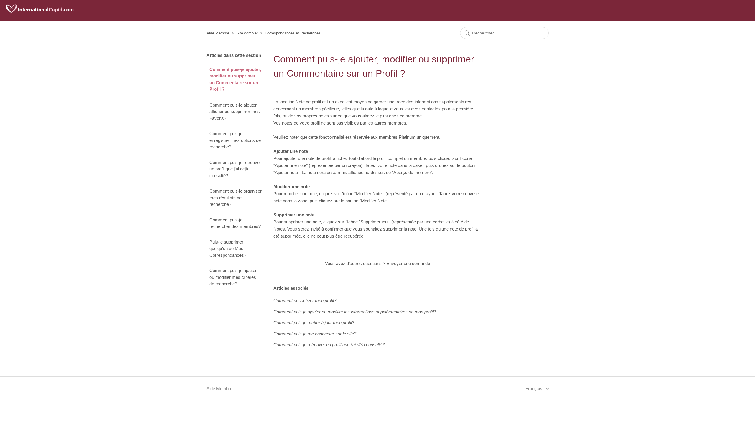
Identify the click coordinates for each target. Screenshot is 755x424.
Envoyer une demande (408, 263)
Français (535, 388)
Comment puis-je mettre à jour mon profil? (313, 322)
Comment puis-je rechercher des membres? (235, 223)
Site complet (247, 33)
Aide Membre (217, 33)
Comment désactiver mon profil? (304, 300)
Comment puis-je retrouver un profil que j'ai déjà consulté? (235, 169)
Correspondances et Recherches (293, 33)
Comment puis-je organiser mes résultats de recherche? (235, 197)
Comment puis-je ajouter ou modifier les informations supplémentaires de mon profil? (354, 311)
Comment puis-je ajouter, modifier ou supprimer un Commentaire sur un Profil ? (235, 79)
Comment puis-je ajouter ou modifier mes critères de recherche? (233, 277)
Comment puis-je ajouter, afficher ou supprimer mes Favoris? (234, 111)
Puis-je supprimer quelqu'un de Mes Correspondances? (227, 248)
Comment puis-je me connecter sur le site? (314, 333)
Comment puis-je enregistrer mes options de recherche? (235, 140)
